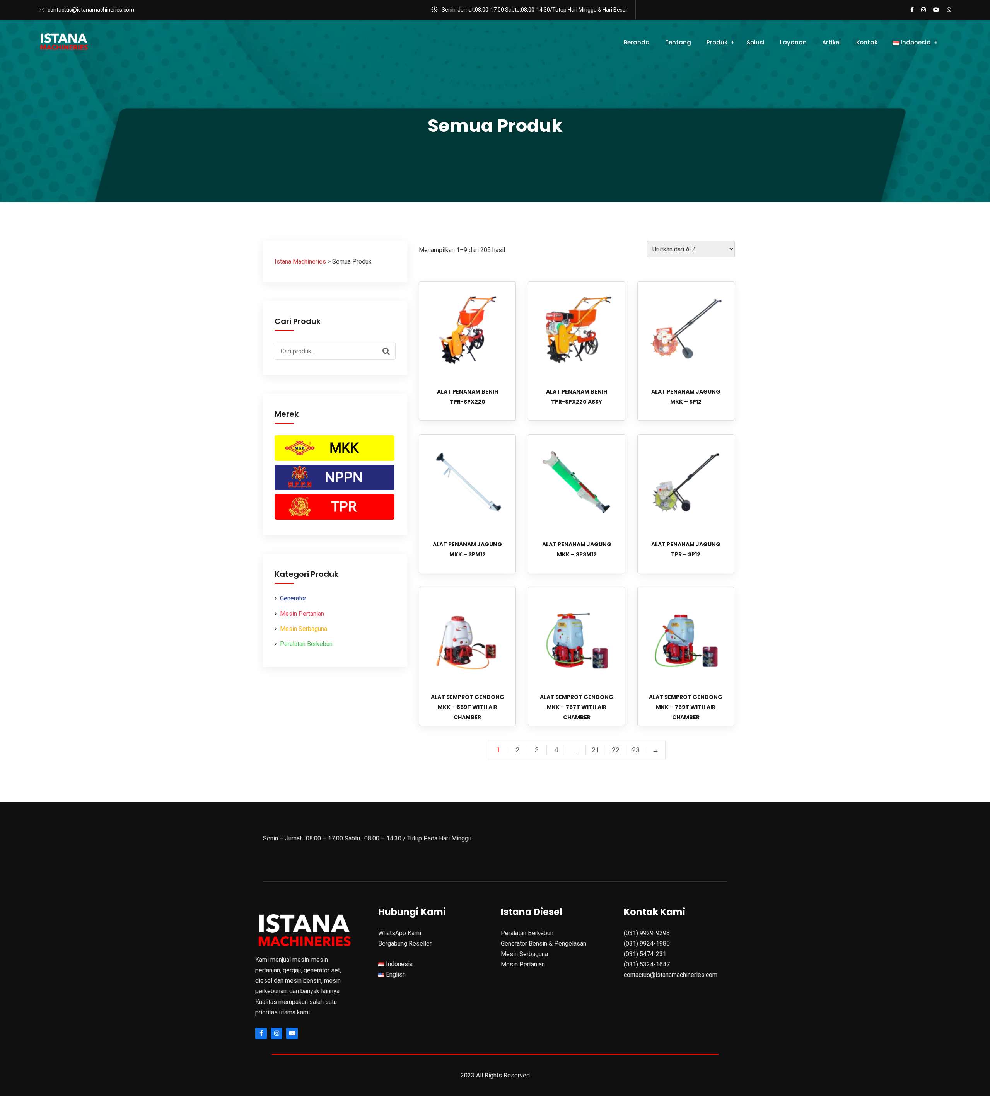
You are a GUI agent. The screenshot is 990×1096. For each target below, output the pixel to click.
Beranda (637, 42)
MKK (343, 448)
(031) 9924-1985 (647, 943)
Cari (388, 350)
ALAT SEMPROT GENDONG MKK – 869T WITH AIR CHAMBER (467, 707)
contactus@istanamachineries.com (91, 10)
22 (616, 750)
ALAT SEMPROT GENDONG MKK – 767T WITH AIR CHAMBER (576, 707)
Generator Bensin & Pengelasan (543, 943)
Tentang (678, 42)
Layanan (793, 42)
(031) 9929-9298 (647, 933)
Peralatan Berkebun (306, 644)
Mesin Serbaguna (303, 628)
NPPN (344, 477)
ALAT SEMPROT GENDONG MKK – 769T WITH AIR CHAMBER (685, 707)
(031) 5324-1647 (647, 964)
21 (595, 750)
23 (636, 750)
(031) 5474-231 (645, 954)
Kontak (866, 42)
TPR (344, 507)
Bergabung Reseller (405, 943)
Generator (293, 598)
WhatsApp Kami (399, 933)
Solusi (756, 42)
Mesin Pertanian (302, 613)
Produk (717, 42)
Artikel (831, 42)
